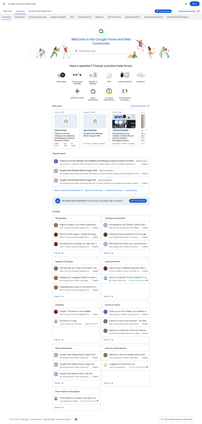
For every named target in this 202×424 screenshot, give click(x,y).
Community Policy (49, 419)
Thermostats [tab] (20, 17)
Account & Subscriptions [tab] (153, 17)
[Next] (146, 130)
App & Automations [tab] (132, 17)
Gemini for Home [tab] (114, 17)
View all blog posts (138, 106)
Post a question (164, 11)
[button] (4, 4)
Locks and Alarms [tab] (84, 17)
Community (20, 11)
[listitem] (65, 129)
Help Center (7, 11)
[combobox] (101, 51)
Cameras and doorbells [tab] (38, 17)
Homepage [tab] (6, 17)
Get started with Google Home (39, 11)
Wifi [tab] (72, 17)
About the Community (94, 190)
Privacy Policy (24, 419)
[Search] (76, 51)
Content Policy (131, 190)
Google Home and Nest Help (22, 4)
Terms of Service (36, 419)
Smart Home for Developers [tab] (178, 17)
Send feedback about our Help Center (178, 419)
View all (57, 253)
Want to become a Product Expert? (68, 190)
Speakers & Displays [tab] (58, 17)
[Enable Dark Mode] (76, 419)
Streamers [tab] (99, 17)
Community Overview (114, 190)
